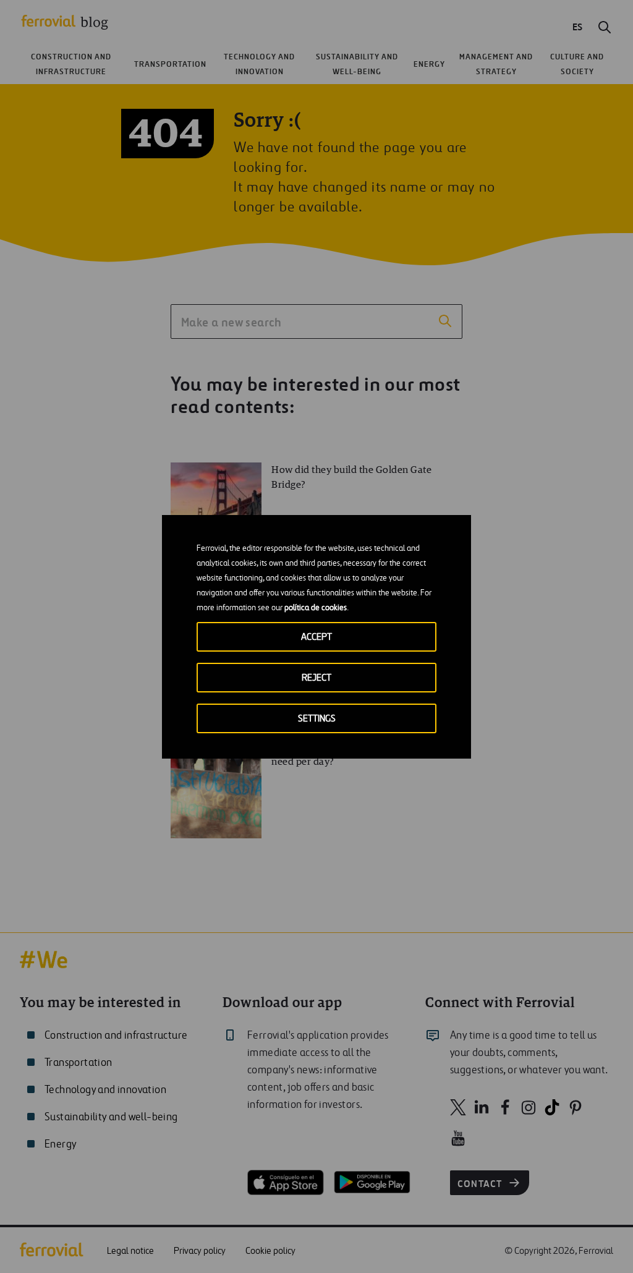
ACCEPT (316, 637)
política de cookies (315, 608)
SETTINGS (317, 718)
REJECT (316, 678)
